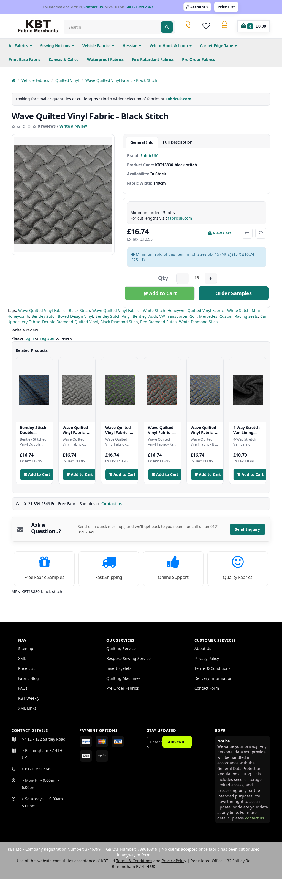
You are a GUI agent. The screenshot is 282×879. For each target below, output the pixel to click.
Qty (163, 278)
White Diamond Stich (198, 321)
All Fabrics (19, 45)
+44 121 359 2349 (139, 6)
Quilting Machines (123, 678)
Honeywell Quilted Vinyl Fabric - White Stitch (208, 310)
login (29, 338)
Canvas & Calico (64, 59)
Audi (152, 316)
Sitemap (25, 648)
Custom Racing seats (238, 316)
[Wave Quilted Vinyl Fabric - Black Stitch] (63, 194)
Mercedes (208, 316)
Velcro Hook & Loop (169, 45)
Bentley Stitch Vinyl (113, 316)
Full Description (177, 142)
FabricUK (149, 155)
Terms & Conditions (212, 668)
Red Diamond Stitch (158, 321)
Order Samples (233, 293)
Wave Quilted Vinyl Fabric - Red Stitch (160, 430)
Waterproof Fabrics (105, 59)
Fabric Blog (28, 678)
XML (22, 658)
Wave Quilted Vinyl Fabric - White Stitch (128, 310)
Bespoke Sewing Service (128, 658)
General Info (142, 142)
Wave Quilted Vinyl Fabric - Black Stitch (121, 80)
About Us (202, 648)
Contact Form (206, 688)
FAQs (23, 688)
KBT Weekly (28, 698)
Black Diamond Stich (119, 321)
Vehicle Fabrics (97, 45)
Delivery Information (213, 678)
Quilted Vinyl (67, 80)
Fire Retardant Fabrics (153, 59)
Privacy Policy (206, 658)
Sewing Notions (55, 45)
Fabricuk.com (178, 98)
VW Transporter (173, 316)
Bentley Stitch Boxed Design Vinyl (62, 316)
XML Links (27, 708)
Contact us (112, 503)
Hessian (131, 45)
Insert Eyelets (118, 668)
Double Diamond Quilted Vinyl (70, 321)
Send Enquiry (247, 529)
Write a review (73, 126)
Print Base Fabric (24, 59)
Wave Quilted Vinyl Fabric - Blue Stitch (203, 430)
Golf (193, 316)
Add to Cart (162, 293)
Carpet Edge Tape (217, 45)
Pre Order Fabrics (198, 59)
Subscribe (177, 742)
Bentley (139, 316)
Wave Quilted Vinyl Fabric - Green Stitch (118, 430)
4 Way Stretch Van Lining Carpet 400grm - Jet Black (247, 430)
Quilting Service (121, 648)
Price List (226, 6)
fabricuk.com (180, 218)
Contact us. (93, 6)
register (47, 338)
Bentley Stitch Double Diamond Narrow (33, 430)
